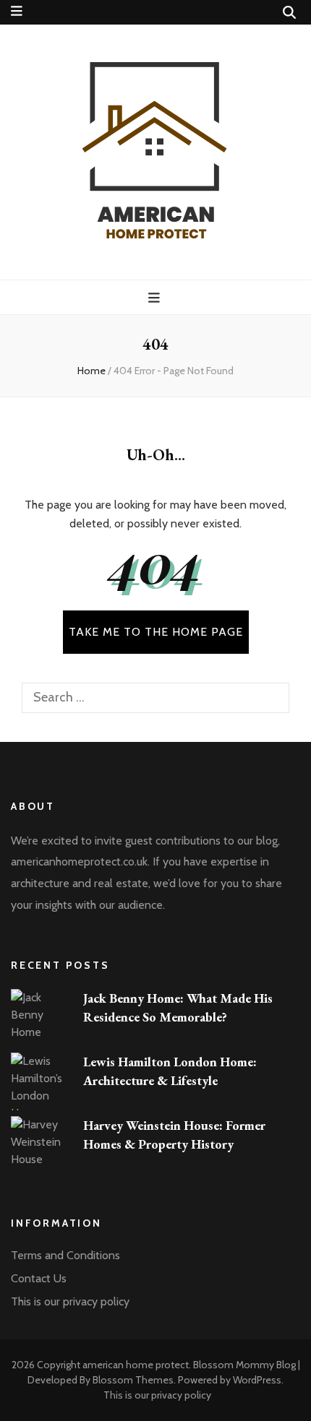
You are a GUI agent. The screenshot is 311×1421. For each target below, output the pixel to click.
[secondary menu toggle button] (16, 11)
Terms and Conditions (65, 1255)
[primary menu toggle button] (155, 298)
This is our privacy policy (70, 1301)
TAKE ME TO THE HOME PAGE (156, 632)
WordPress (257, 1379)
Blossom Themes (133, 1379)
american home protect (135, 1364)
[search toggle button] (289, 13)
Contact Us (39, 1278)
